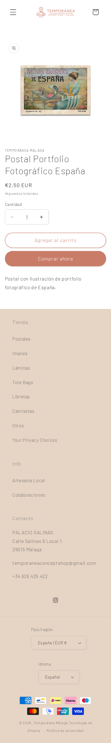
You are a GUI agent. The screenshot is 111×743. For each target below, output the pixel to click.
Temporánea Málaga (51, 722)
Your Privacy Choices (34, 440)
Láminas (21, 368)
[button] (13, 12)
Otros (18, 425)
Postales (21, 339)
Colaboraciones (28, 495)
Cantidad (13, 204)
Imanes (20, 353)
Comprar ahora (55, 258)
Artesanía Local (28, 480)
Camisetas (23, 411)
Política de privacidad (65, 730)
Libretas (21, 396)
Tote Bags (22, 382)
